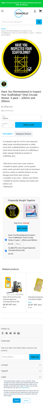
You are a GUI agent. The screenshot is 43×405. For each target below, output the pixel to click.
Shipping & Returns (23, 134)
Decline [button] (26, 400)
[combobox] (18, 21)
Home (3, 29)
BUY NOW (22, 228)
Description (7, 134)
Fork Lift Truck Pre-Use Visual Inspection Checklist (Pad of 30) (12, 299)
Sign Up (34, 357)
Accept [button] (17, 400)
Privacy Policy (25, 387)
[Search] (39, 21)
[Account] (35, 11)
